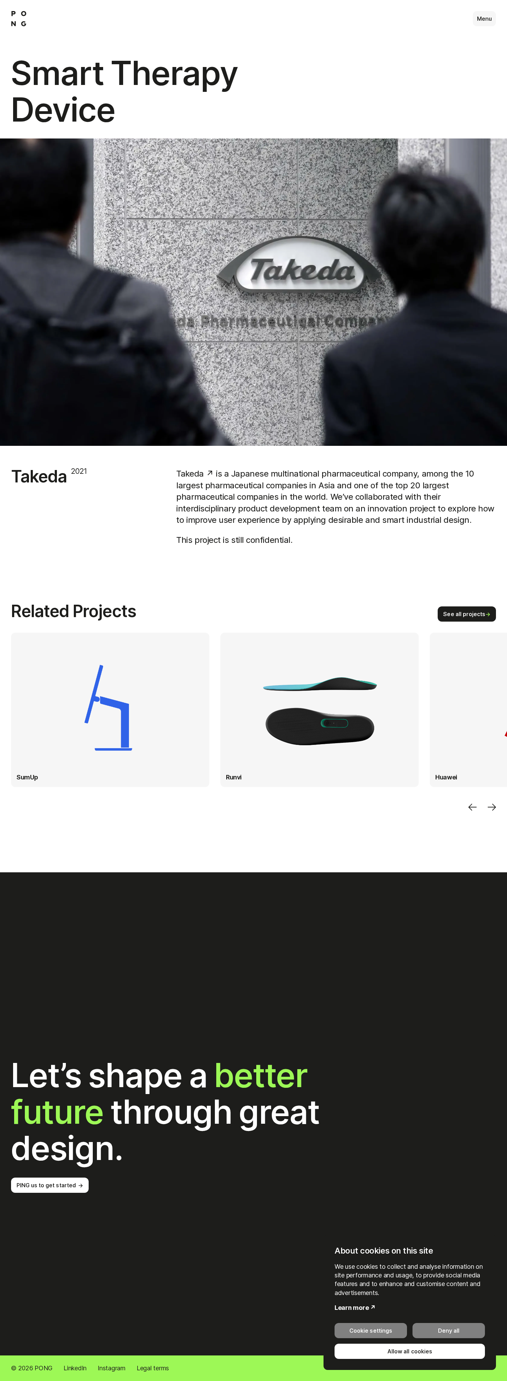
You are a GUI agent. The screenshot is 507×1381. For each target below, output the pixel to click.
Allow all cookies (409, 1351)
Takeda (194, 474)
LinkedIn (75, 1368)
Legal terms (153, 1368)
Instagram (112, 1368)
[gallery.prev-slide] (472, 807)
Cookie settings (370, 1330)
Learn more (352, 1307)
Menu (484, 18)
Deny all (448, 1330)
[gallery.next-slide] (494, 807)
